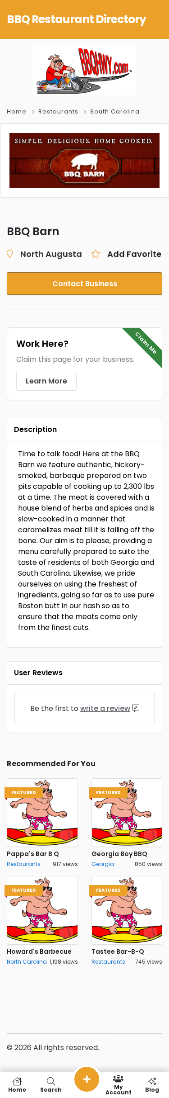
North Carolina (27, 961)
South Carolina (115, 111)
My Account (118, 1089)
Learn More (46, 381)
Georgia (102, 864)
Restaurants (58, 111)
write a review (105, 708)
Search (51, 1089)
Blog (152, 1089)
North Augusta (51, 254)
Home (17, 111)
